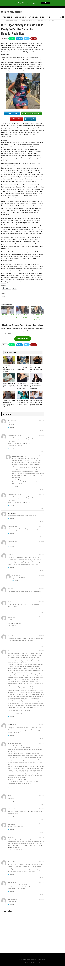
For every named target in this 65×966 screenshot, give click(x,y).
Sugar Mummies (7, 17)
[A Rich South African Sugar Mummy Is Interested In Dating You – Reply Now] (9, 360)
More (48, 17)
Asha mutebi (11, 513)
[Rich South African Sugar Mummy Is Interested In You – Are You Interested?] (9, 377)
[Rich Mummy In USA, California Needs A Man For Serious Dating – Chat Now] (36, 360)
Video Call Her (17, 119)
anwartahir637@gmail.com (18, 480)
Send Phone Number (23, 339)
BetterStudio (36, 962)
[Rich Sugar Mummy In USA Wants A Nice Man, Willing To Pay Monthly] (22, 310)
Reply (42, 430)
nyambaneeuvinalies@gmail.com (22, 443)
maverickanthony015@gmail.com (16, 714)
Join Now (45, 3)
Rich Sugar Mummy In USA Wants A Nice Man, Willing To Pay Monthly (22, 316)
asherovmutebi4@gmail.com (31, 811)
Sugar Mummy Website (11, 11)
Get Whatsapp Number (32, 113)
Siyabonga (10, 724)
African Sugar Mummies (36, 17)
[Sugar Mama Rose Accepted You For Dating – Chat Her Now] (23, 360)
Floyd (9, 554)
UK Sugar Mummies (20, 17)
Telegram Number (11, 113)
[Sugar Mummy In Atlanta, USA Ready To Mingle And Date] (7, 310)
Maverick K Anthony (12, 651)
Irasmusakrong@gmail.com (14, 623)
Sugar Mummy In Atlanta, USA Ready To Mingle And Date (7, 316)
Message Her (31, 119)
